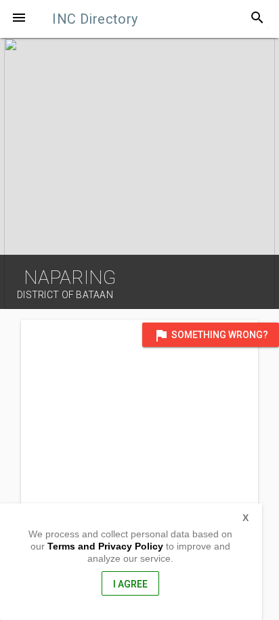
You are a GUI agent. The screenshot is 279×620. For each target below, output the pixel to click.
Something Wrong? (210, 335)
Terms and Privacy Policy (105, 546)
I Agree (130, 584)
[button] (19, 19)
